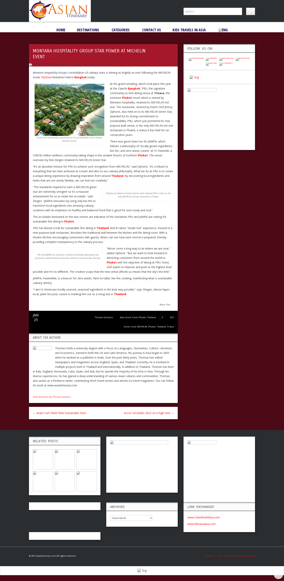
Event (128, 317)
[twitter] (211, 59)
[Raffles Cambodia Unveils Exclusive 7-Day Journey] (43, 459)
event (127, 326)
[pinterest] (226, 59)
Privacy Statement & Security (240, 555)
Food (134, 317)
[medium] (226, 64)
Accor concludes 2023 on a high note (149, 413)
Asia (122, 317)
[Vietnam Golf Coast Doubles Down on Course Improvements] (65, 481)
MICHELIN (142, 326)
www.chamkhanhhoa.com (203, 517)
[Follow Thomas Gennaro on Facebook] (34, 392)
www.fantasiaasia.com (201, 524)
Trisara (170, 326)
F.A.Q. (219, 555)
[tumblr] (211, 64)
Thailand (46, 77)
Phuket (142, 317)
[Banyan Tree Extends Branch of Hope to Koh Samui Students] (65, 459)
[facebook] (196, 59)
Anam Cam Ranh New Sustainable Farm (59, 413)
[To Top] (278, 574)
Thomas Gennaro (104, 317)
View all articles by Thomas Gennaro (52, 396)
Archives (210, 555)
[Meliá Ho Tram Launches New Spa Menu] (87, 459)
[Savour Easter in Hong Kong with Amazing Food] (43, 481)
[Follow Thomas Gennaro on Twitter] (38, 392)
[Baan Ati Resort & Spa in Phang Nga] (87, 481)
